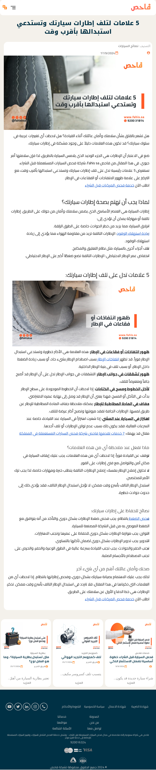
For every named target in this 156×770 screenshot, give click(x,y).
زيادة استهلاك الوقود (133, 233)
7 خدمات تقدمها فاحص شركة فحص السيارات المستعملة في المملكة (72, 433)
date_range (117, 53)
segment (13, 7)
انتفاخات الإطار (108, 359)
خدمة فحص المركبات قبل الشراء (109, 185)
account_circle (148, 53)
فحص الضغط (138, 518)
